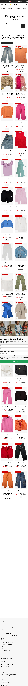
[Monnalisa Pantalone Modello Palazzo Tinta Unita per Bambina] (21, 196)
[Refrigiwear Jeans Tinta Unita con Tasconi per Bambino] (21, 282)
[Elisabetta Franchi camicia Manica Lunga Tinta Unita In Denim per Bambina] (21, 252)
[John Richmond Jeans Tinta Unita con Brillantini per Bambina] (21, 452)
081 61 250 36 (4, 668)
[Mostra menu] (1, 4)
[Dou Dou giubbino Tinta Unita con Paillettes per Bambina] (7, 82)
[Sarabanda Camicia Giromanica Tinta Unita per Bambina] (7, 168)
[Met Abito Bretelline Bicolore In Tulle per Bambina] (21, 82)
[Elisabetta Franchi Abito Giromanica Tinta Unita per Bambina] (7, 368)
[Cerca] (23, 26)
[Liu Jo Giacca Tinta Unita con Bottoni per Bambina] (21, 224)
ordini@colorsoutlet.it (6, 676)
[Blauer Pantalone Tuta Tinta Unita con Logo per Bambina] (21, 112)
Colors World (4, 685)
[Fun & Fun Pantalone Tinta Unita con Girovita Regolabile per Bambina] (7, 396)
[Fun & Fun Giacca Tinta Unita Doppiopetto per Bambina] (21, 368)
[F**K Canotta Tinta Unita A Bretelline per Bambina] (21, 424)
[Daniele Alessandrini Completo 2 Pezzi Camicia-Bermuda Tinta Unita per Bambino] (7, 310)
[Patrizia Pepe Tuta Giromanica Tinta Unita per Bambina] (21, 168)
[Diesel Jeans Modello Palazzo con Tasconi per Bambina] (21, 480)
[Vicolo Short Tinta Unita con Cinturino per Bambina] (7, 452)
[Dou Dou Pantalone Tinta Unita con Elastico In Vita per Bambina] (7, 252)
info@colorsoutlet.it (6, 672)
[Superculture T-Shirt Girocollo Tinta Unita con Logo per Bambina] (21, 54)
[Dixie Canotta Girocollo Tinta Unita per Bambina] (21, 140)
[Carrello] (25, 4)
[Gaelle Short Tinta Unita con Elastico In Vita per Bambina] (7, 196)
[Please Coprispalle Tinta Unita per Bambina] (7, 224)
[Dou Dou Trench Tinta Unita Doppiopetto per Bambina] (21, 310)
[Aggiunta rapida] (3, 62)
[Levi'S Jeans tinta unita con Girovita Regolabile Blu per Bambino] (7, 140)
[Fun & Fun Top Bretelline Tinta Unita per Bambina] (7, 282)
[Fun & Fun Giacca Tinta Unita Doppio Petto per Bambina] (7, 424)
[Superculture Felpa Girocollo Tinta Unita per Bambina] (7, 112)
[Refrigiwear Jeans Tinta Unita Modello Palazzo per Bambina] (7, 54)
